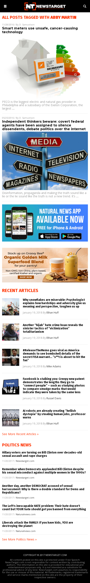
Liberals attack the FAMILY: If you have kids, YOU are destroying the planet (37, 524)
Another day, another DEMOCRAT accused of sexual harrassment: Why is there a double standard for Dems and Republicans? (43, 489)
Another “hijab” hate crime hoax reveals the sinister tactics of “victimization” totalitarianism (53, 329)
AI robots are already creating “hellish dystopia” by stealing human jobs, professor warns (54, 414)
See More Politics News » (19, 539)
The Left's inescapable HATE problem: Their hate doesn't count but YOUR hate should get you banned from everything (44, 507)
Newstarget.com (25, 460)
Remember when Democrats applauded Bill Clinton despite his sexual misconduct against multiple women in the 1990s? (44, 470)
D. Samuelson (27, 24)
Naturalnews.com (26, 514)
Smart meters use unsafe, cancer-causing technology (40, 30)
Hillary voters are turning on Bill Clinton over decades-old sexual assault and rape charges (42, 454)
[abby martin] (45, 11)
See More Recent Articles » (20, 434)
